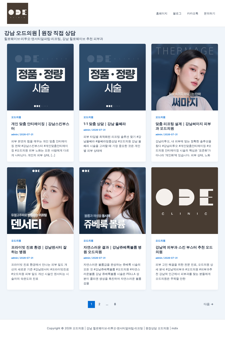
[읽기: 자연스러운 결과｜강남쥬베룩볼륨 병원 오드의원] (112, 200)
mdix (175, 328)
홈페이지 (161, 13)
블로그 (177, 13)
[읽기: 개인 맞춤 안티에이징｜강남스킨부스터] (40, 77)
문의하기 (209, 13)
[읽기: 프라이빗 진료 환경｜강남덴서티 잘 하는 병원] (40, 200)
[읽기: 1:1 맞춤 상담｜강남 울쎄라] (112, 77)
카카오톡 (192, 13)
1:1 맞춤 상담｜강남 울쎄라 (104, 124)
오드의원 (16, 117)
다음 (208, 304)
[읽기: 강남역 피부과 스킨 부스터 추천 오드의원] (184, 200)
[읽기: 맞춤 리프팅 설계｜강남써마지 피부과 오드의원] (184, 77)
